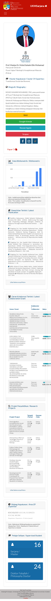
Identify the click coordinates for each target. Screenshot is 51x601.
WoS (26, 115)
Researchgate (25, 128)
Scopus (26, 134)
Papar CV (11, 149)
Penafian (25, 598)
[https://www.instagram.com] (29, 141)
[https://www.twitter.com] (35, 141)
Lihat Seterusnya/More (17, 282)
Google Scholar (25, 121)
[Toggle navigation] (5, 13)
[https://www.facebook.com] (23, 141)
